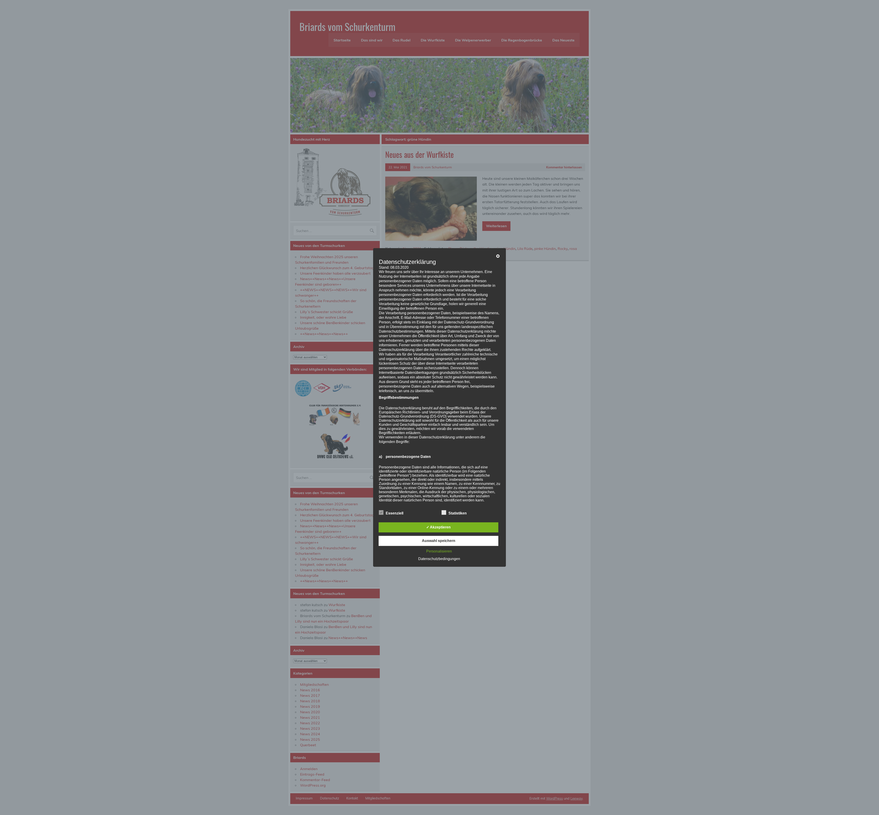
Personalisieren (439, 551)
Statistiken (457, 513)
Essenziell (394, 513)
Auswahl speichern (438, 541)
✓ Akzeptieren (438, 527)
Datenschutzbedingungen (439, 559)
